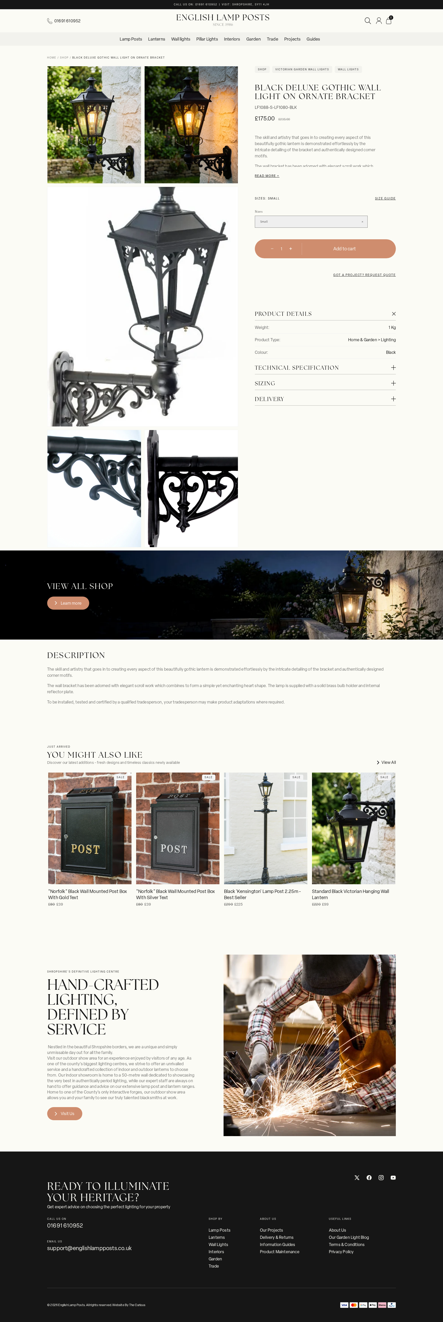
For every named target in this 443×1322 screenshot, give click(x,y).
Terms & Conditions (347, 1244)
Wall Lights (218, 1244)
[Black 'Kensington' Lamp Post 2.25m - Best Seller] (265, 828)
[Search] (368, 20)
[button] (388, 20)
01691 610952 (67, 21)
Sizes (259, 211)
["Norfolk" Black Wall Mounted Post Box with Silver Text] (177, 828)
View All (388, 762)
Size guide (385, 198)
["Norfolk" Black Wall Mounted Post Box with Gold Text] (90, 828)
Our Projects (271, 1230)
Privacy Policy (341, 1251)
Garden (215, 1259)
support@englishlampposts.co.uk (89, 1248)
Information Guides (277, 1244)
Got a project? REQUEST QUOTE (364, 275)
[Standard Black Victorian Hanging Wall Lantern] (353, 828)
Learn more (71, 603)
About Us (337, 1230)
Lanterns (217, 1237)
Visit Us (68, 1113)
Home (52, 57)
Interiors (216, 1251)
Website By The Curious (128, 1305)
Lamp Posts (219, 1230)
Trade (214, 1266)
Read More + (267, 176)
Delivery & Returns (277, 1237)
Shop (64, 57)
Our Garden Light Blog (349, 1237)
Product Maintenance (279, 1251)
